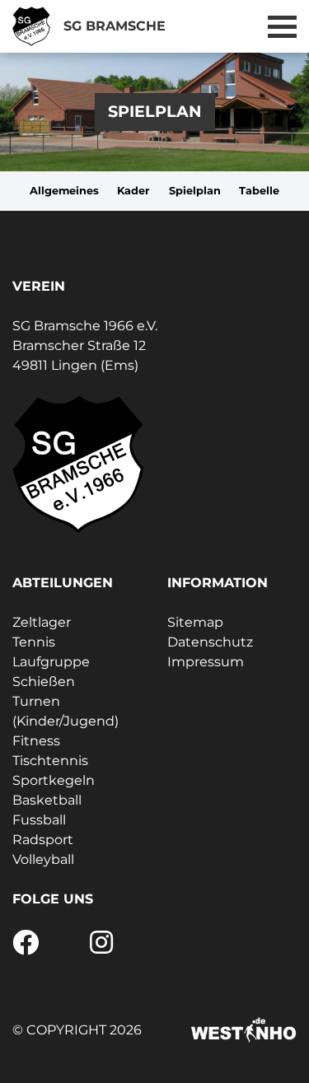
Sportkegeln (53, 780)
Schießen (43, 681)
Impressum (205, 662)
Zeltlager (41, 622)
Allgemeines (64, 190)
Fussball (39, 820)
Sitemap (195, 622)
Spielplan (195, 190)
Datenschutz (210, 642)
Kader (133, 190)
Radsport (42, 839)
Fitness (36, 741)
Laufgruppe (51, 662)
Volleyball (43, 859)
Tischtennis (50, 760)
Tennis (33, 642)
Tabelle (259, 190)
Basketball (47, 800)
